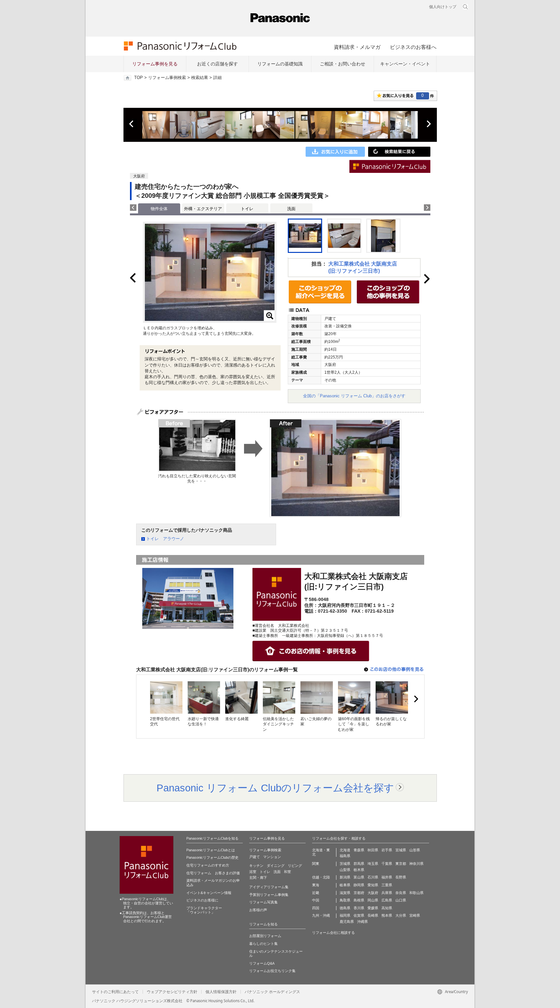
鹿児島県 (347, 921)
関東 (315, 864)
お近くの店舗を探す (217, 63)
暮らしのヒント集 (263, 944)
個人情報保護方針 (221, 992)
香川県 (359, 908)
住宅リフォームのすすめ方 (207, 865)
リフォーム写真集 (263, 902)
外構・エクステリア (203, 208)
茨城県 (345, 864)
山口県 (400, 900)
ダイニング (276, 865)
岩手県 (386, 850)
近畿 (315, 893)
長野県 (400, 877)
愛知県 (373, 885)
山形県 (414, 850)
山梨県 (345, 870)
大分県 (400, 915)
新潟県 (345, 877)
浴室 (252, 872)
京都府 (359, 893)
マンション (272, 857)
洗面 (291, 208)
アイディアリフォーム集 (268, 887)
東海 (315, 885)
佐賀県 (359, 915)
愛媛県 (373, 908)
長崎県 (373, 915)
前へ (132, 124)
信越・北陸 (321, 877)
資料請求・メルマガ (357, 47)
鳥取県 (345, 900)
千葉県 (386, 864)
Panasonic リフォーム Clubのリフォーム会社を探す (275, 787)
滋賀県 (345, 893)
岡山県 (373, 900)
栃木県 (359, 870)
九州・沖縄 (321, 915)
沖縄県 (362, 921)
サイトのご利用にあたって (115, 992)
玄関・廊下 (258, 877)
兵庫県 (386, 893)
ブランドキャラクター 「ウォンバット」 (204, 910)
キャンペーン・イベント (405, 63)
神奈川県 (416, 864)
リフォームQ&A (261, 963)
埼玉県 (373, 864)
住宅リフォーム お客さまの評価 (213, 873)
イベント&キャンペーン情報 (208, 893)
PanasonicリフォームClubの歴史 (212, 857)
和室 (287, 872)
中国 (315, 900)
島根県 (359, 900)
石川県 (373, 877)
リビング (295, 865)
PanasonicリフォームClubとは (210, 850)
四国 (315, 908)
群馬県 (359, 864)
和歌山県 (416, 893)
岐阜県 (345, 885)
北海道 (345, 850)
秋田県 (373, 850)
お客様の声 (258, 910)
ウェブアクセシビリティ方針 (172, 992)
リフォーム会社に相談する (333, 932)
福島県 (345, 856)
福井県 (386, 877)
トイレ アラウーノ (165, 538)
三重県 (386, 885)
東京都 (400, 864)
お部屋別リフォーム (265, 936)
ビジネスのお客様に (202, 900)
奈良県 (400, 893)
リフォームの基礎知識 (280, 63)
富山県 (359, 877)
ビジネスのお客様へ (413, 47)
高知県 (386, 908)
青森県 (359, 850)
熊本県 (386, 915)
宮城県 (400, 850)
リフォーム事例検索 (167, 77)
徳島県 (345, 908)
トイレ (247, 208)
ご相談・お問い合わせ (342, 63)
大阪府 (373, 893)
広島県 (386, 900)
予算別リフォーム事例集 (268, 895)
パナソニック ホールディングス (272, 992)
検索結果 (199, 77)
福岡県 (345, 915)
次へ (428, 124)
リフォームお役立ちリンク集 (272, 971)
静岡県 (359, 885)
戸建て (254, 857)
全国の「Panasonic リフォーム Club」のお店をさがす (354, 395)
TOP (138, 77)
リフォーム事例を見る (155, 63)
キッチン (256, 865)
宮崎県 (414, 915)
